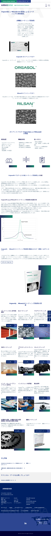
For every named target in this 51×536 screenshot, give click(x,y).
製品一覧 (3, 499)
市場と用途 (3, 501)
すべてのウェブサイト (21, 1)
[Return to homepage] (7, 5)
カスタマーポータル (35, 510)
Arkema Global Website (9, 1)
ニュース (16, 499)
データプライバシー (19, 507)
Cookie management (39, 507)
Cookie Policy (29, 507)
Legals (10, 507)
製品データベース (5, 498)
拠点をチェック (42, 522)
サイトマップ (4, 507)
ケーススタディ (17, 502)
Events (15, 498)
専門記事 (16, 501)
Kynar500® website (31, 501)
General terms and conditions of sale (10, 510)
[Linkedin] (25, 523)
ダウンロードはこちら (7, 262)
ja (27, 1)
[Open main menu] (49, 5)
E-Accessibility (24, 510)
